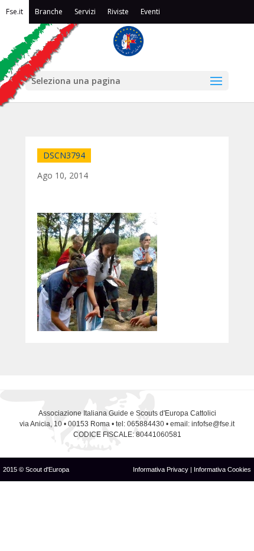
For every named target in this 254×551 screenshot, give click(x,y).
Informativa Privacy (161, 469)
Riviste (118, 12)
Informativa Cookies (222, 469)
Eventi (150, 12)
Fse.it (14, 12)
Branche (49, 12)
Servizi (85, 12)
